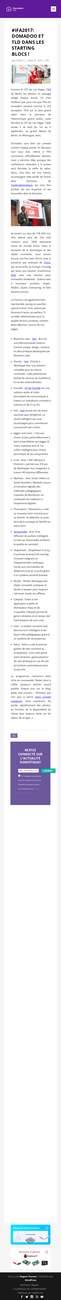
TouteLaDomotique (22, 185)
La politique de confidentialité (29, 1288)
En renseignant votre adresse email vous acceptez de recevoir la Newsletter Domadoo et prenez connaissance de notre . (30, 784)
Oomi (47, 262)
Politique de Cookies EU (30, 1292)
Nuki (13, 275)
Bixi (34, 338)
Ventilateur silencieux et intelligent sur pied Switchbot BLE (30, 1159)
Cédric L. (21, 60)
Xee (26, 361)
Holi (22, 410)
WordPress (30, 1280)
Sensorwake (20, 531)
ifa (14, 735)
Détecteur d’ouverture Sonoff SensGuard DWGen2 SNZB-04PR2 (30, 1057)
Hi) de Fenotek (33, 388)
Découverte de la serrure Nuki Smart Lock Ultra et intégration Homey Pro (30, 858)
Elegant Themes (28, 1276)
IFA (47, 60)
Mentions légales (29, 1284)
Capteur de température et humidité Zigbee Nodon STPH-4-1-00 (30, 960)
